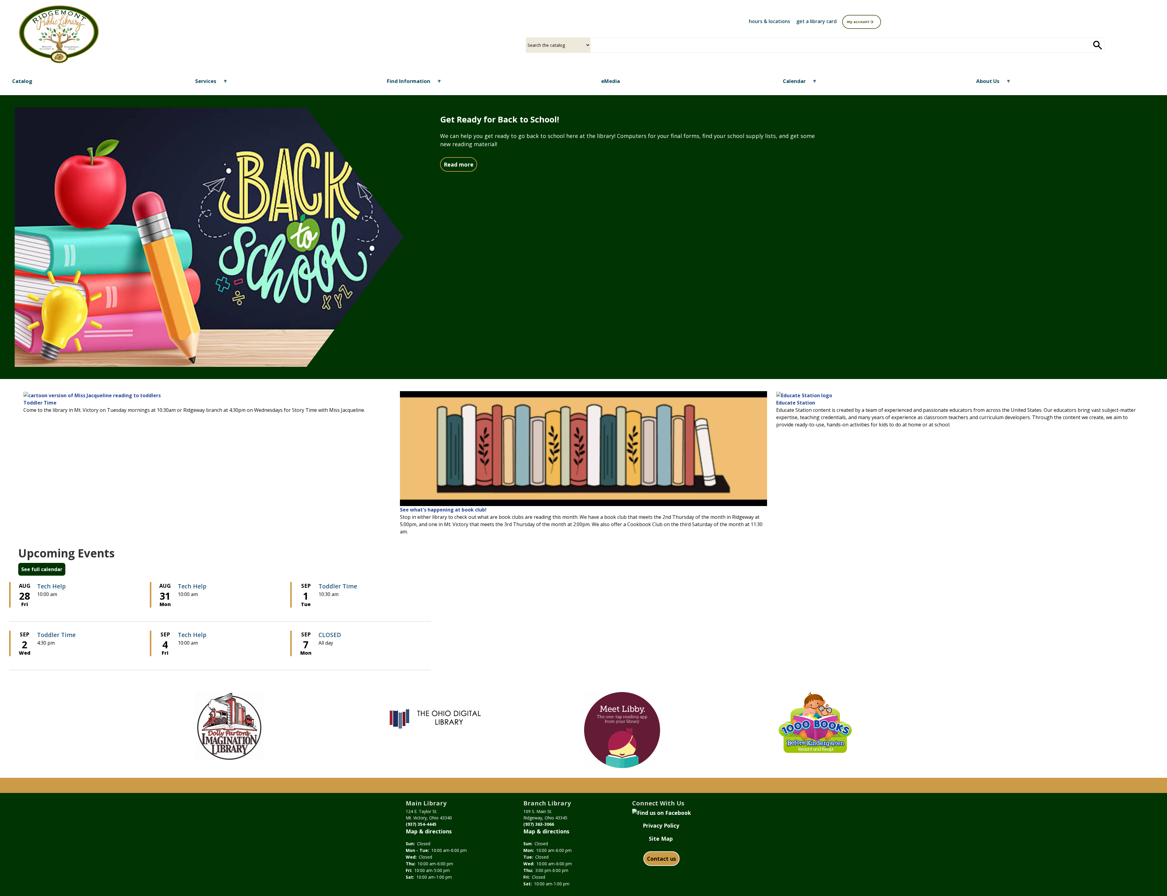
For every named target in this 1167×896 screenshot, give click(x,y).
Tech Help (51, 586)
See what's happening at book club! (443, 509)
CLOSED (329, 635)
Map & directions (429, 831)
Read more (460, 164)
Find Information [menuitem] (404, 83)
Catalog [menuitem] (22, 81)
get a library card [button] (816, 21)
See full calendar (41, 569)
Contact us (661, 858)
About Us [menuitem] (984, 83)
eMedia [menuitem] (610, 81)
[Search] (1097, 45)
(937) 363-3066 (538, 824)
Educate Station (795, 402)
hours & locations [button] (769, 21)
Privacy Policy (661, 825)
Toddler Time (40, 402)
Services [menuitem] (202, 83)
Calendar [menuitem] (790, 83)
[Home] (58, 34)
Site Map (661, 838)
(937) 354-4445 (421, 824)
